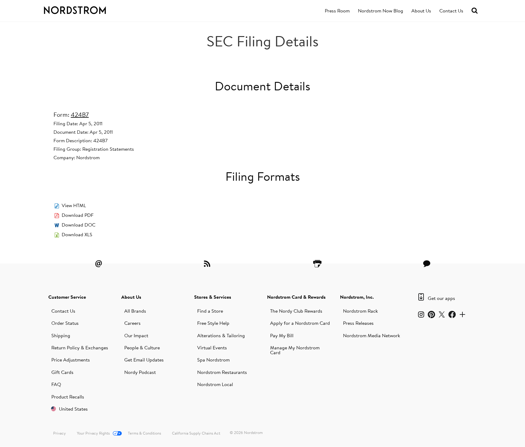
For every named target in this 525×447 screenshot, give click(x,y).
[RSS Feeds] (208, 263)
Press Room (337, 10)
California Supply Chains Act (196, 433)
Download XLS (77, 234)
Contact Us (451, 10)
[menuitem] (337, 10)
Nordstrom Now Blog (380, 10)
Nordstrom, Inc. (357, 297)
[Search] (475, 10)
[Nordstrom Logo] (87, 9)
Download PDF (78, 215)
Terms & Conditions (144, 433)
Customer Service (67, 297)
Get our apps (441, 298)
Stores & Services (212, 297)
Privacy (59, 433)
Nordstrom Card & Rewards (296, 297)
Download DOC (78, 224)
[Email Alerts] (98, 263)
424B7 (80, 114)
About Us (421, 10)
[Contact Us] (426, 263)
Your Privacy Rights (93, 433)
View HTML (74, 205)
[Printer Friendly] (317, 263)
